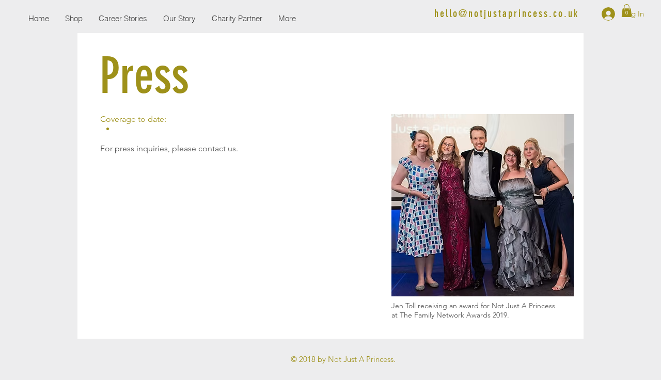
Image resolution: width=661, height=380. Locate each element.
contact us (217, 148)
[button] (626, 10)
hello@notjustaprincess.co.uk (506, 13)
